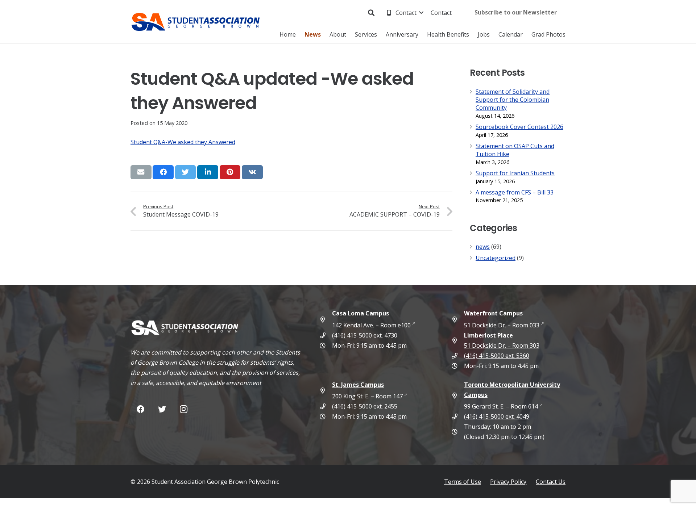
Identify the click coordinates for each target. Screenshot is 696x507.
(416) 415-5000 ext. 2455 (364, 406)
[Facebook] (140, 409)
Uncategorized (495, 258)
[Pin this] (230, 172)
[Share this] (163, 172)
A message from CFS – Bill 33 (515, 192)
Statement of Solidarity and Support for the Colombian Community (513, 100)
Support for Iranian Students (515, 173)
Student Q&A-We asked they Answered (182, 142)
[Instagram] (184, 409)
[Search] (371, 13)
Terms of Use (462, 482)
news (483, 247)
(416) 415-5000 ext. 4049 (496, 416)
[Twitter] (162, 409)
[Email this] (141, 172)
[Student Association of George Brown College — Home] (195, 22)
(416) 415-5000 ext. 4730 (364, 335)
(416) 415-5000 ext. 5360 (496, 356)
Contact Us (551, 482)
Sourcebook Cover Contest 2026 (519, 127)
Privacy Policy (508, 482)
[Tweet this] (185, 172)
